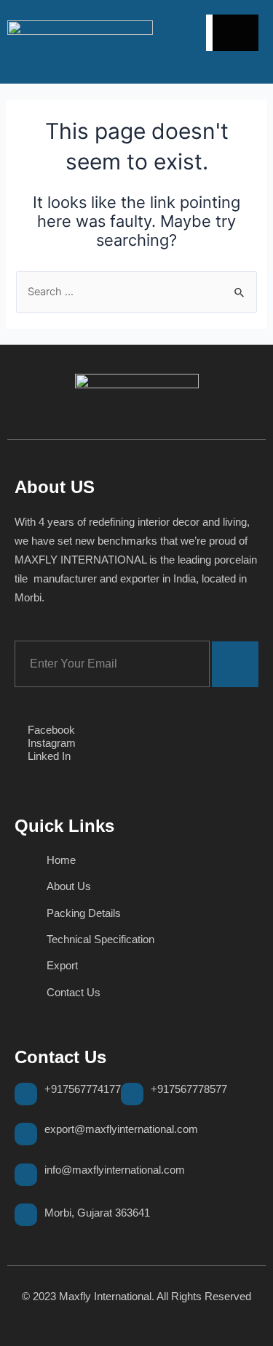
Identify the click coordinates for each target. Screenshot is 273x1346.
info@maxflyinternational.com (114, 1169)
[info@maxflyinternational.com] (26, 1174)
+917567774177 (82, 1089)
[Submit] (235, 664)
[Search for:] (136, 291)
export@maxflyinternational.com (121, 1129)
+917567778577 (189, 1089)
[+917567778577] (132, 1094)
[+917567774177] (26, 1094)
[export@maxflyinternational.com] (26, 1134)
